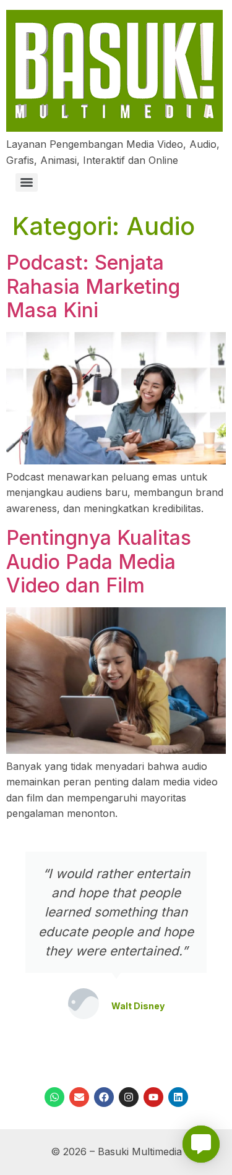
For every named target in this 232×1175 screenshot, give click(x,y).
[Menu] (26, 182)
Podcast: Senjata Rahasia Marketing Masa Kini (93, 286)
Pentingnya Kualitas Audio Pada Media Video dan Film (98, 561)
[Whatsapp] (54, 1097)
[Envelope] (79, 1097)
